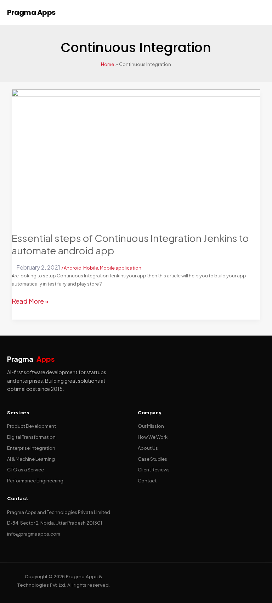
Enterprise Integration (31, 448)
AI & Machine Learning (31, 459)
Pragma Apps (31, 12)
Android (72, 268)
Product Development (31, 426)
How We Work (153, 437)
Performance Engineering (35, 480)
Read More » (30, 300)
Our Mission (151, 426)
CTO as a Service (25, 469)
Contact (147, 480)
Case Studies (152, 459)
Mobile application (120, 268)
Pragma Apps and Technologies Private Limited (58, 512)
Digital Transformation (31, 437)
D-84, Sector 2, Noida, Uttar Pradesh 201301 (54, 523)
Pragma (31, 358)
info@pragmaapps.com (33, 534)
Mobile (90, 268)
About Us (148, 448)
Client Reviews (154, 469)
